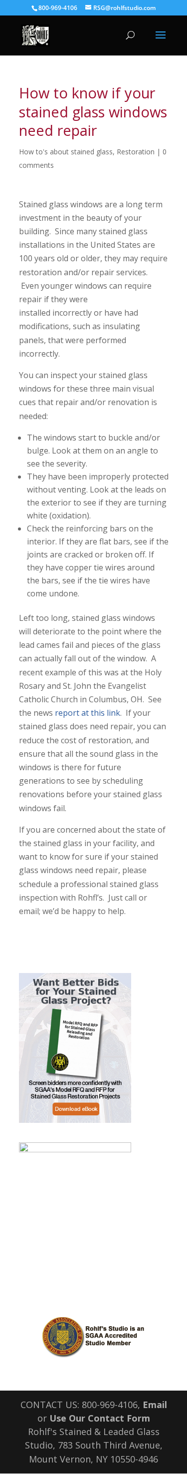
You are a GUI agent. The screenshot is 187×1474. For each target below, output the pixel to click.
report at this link (87, 712)
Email (155, 1405)
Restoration (136, 151)
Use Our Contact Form (99, 1418)
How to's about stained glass (66, 151)
